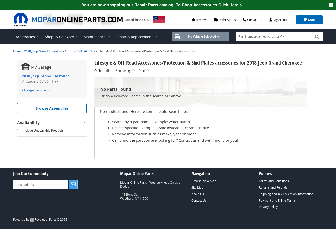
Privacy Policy (268, 207)
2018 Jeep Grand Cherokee (43, 51)
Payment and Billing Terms (277, 200)
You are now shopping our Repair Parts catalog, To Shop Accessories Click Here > (162, 5)
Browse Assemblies (51, 108)
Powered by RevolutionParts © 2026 (40, 219)
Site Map (197, 187)
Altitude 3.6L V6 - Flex (80, 51)
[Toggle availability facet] (84, 123)
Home (17, 51)
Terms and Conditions (274, 181)
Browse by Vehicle (203, 181)
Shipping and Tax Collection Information (286, 194)
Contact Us (198, 200)
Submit (73, 184)
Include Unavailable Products (43, 130)
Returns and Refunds (273, 187)
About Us (197, 194)
